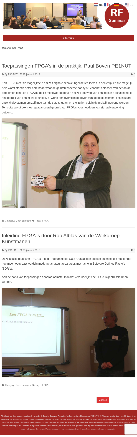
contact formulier (41, 422)
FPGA (45, 220)
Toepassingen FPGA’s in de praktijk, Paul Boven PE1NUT (66, 66)
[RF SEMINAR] (68, 28)
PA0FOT (13, 74)
